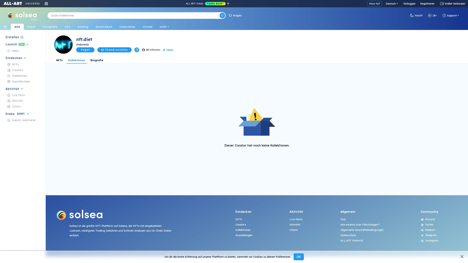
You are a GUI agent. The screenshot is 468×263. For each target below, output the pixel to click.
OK (299, 257)
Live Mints (296, 219)
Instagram (431, 240)
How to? (374, 3)
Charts (294, 230)
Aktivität (295, 224)
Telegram (431, 235)
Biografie (96, 60)
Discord (430, 219)
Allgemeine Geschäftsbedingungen (362, 230)
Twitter (429, 224)
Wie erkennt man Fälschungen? (360, 224)
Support (452, 15)
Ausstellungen (244, 235)
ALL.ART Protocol (351, 240)
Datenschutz (348, 235)
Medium (430, 230)
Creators (240, 224)
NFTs (59, 60)
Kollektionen (76, 60)
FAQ (343, 219)
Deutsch (391, 3)
